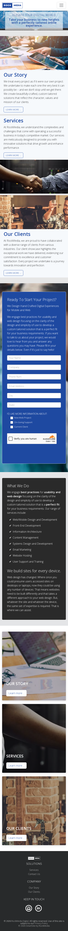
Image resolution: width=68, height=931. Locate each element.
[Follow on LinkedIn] (38, 908)
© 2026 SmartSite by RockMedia (34, 925)
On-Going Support (23, 422)
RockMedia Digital (20, 920)
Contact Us (34, 874)
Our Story (34, 887)
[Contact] (29, 908)
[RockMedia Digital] (12, 5)
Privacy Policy (41, 923)
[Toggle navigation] (61, 5)
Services (34, 869)
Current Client (21, 426)
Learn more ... (13, 109)
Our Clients (34, 891)
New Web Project (22, 417)
